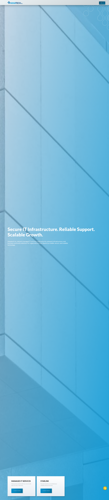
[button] (105, 488)
